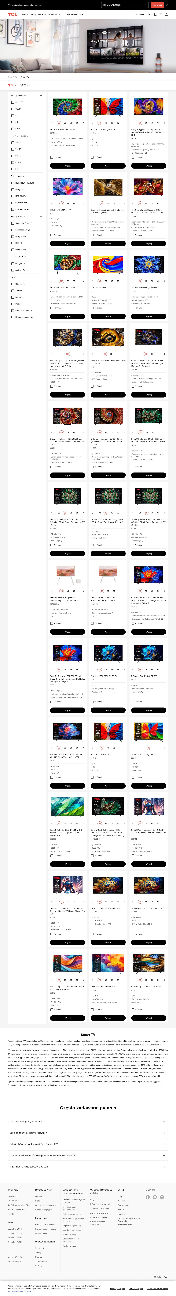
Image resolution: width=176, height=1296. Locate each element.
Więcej (68, 166)
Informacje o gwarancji (100, 1204)
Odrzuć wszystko (136, 1288)
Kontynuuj (157, 5)
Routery (38, 1266)
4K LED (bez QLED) (16, 1209)
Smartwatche (41, 1261)
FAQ (92, 1200)
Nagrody (121, 1201)
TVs (16, 77)
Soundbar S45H (15, 1242)
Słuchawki (39, 1257)
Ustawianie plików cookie (157, 1288)
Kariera (121, 1209)
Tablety (38, 1252)
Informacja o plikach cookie (19, 1291)
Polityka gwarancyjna (72, 1214)
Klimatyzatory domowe (45, 1224)
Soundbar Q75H (15, 1233)
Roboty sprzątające (43, 1209)
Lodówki (38, 1196)
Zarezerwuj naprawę (99, 1213)
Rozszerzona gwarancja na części (73, 1219)
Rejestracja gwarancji (72, 1225)
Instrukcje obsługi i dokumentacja (71, 1208)
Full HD (11, 1214)
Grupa (120, 1196)
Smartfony (39, 1248)
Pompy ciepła (41, 1233)
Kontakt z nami (69, 1246)
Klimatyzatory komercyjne (46, 1229)
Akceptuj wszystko (117, 1288)
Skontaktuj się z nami (99, 1208)
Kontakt (121, 1214)
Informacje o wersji (98, 1217)
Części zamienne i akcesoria (71, 1240)
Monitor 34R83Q (15, 1257)
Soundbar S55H (15, 1238)
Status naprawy (69, 1234)
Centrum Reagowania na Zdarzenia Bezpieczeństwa (129, 1221)
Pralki (37, 1201)
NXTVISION (13, 1201)
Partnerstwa (123, 1205)
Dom (10, 77)
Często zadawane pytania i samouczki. (74, 1201)
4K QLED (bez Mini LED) (18, 1205)
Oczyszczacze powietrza (46, 1205)
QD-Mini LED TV (15, 1196)
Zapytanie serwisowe (72, 1230)
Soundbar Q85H (15, 1229)
